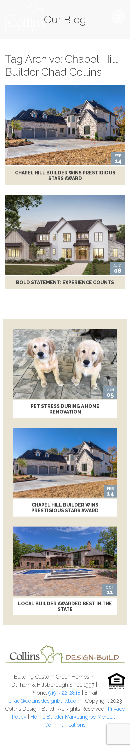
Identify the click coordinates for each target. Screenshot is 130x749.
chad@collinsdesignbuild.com (44, 701)
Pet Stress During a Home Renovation (65, 409)
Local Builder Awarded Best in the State (65, 606)
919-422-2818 (64, 693)
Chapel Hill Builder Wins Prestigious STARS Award (65, 175)
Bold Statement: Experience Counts (65, 282)
